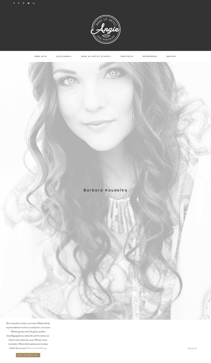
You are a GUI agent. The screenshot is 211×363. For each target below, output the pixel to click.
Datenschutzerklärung (36, 348)
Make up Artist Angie (105, 29)
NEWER (192, 348)
